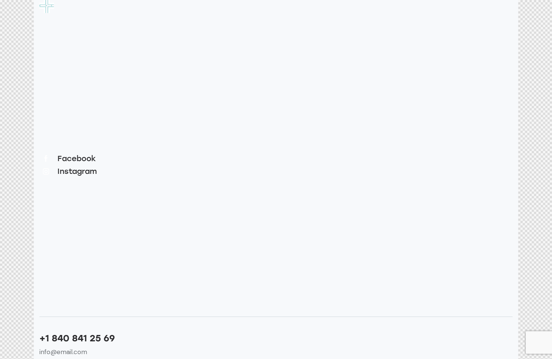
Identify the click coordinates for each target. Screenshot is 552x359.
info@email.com (63, 352)
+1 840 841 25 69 (77, 338)
